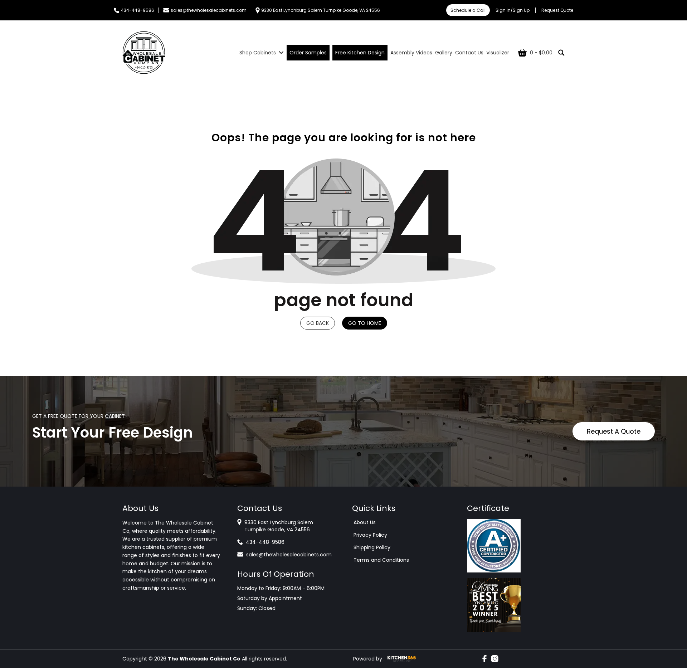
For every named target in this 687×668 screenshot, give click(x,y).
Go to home (364, 323)
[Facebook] (484, 658)
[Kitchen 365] (402, 659)
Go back (317, 323)
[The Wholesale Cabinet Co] (143, 52)
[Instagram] (494, 658)
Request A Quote (613, 431)
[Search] (561, 52)
